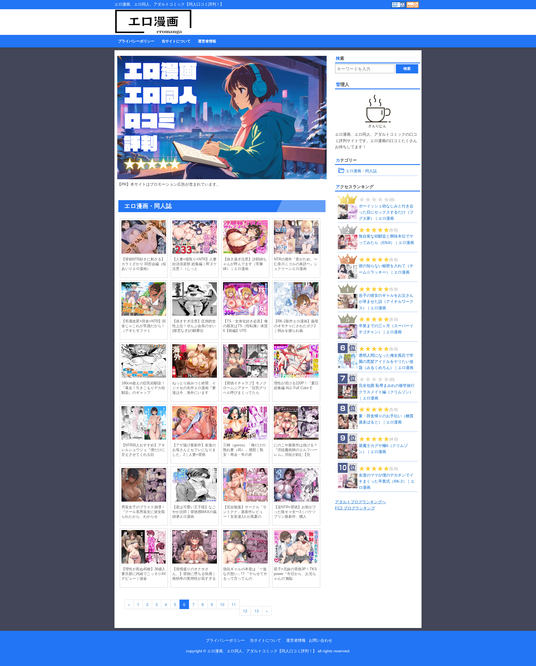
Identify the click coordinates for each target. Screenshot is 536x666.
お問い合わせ (320, 640)
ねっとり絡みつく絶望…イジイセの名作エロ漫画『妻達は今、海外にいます (194, 388)
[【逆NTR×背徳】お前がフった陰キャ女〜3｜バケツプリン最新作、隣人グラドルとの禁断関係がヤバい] (296, 485)
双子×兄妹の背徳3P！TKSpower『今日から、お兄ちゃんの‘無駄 (295, 574)
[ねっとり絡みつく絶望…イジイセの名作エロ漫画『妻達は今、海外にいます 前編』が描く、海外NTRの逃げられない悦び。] (194, 361)
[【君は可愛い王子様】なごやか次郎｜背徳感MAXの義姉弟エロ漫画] (194, 485)
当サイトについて (176, 41)
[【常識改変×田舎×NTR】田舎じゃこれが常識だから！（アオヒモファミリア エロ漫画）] (143, 299)
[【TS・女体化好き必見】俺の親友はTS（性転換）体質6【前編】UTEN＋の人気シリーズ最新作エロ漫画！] (245, 299)
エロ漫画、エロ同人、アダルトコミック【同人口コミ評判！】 (262, 651)
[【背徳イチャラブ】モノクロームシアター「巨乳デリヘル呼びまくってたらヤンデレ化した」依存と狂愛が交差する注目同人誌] (245, 361)
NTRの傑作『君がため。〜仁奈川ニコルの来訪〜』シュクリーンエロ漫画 (295, 264)
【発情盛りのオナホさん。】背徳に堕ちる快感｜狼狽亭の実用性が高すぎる (194, 574)
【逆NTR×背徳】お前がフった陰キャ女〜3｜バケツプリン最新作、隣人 (295, 512)
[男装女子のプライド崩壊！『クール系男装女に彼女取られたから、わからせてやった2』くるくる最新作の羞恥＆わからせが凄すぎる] (143, 485)
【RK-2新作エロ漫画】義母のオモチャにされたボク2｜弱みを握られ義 (296, 326)
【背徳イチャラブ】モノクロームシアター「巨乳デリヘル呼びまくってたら (245, 388)
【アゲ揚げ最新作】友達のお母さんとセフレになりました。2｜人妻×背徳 (194, 450)
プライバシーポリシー (136, 41)
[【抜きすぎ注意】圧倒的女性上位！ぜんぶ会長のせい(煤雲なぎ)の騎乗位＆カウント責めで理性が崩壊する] (194, 299)
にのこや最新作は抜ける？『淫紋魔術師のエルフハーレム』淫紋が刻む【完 (295, 450)
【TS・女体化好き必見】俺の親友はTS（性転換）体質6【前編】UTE (245, 326)
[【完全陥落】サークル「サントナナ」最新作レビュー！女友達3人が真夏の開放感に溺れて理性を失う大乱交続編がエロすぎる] (245, 485)
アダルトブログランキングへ (360, 502)
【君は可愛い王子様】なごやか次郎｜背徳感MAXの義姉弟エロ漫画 (194, 512)
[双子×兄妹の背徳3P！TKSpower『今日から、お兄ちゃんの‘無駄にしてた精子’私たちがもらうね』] (296, 547)
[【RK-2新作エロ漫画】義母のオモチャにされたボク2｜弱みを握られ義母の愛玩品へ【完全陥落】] (296, 299)
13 (256, 611)
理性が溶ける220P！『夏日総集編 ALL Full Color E (296, 385)
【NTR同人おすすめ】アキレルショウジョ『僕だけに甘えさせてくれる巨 (143, 450)
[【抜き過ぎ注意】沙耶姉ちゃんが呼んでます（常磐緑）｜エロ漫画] (245, 237)
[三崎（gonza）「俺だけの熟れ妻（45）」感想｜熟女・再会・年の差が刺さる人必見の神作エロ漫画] (245, 423)
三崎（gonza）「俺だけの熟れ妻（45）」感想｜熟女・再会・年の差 (244, 450)
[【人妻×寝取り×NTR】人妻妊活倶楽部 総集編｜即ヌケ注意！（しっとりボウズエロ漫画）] (194, 237)
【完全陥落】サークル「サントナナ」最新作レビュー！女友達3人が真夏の (245, 512)
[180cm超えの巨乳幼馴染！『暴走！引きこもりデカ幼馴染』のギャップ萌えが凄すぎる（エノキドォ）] (143, 361)
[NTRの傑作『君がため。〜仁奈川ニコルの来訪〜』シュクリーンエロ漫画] (296, 237)
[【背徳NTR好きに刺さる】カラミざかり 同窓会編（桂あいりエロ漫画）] (143, 237)
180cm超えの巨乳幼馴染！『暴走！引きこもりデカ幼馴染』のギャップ (143, 388)
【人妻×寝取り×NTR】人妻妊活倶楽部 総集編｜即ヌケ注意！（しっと (194, 264)
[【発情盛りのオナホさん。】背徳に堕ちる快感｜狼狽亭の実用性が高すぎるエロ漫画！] (194, 547)
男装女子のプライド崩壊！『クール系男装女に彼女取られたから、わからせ (143, 512)
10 (222, 604)
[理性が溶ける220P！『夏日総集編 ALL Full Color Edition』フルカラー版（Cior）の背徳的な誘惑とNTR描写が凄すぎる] (296, 361)
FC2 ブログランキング (355, 508)
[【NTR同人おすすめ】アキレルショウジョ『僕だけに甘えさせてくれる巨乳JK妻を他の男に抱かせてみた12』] (143, 423)
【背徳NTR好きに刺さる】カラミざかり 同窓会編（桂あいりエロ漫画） (143, 264)
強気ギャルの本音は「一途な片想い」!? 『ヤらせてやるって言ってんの (245, 574)
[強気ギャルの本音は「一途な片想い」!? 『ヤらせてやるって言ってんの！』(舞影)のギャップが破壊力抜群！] (245, 547)
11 (233, 604)
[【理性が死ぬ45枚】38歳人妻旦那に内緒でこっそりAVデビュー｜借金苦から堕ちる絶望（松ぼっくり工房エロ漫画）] (143, 547)
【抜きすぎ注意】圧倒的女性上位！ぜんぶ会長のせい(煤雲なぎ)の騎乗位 (194, 326)
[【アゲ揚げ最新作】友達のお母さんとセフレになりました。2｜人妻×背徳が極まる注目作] (194, 423)
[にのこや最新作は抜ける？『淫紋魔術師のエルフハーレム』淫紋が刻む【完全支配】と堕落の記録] (296, 423)
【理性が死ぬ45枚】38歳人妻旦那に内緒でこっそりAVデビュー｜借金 (143, 574)
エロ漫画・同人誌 (357, 171)
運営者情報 (207, 41)
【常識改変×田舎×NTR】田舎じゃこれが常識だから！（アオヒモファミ (143, 326)
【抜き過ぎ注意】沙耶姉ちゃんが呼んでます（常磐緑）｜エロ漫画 (245, 264)
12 (245, 611)
